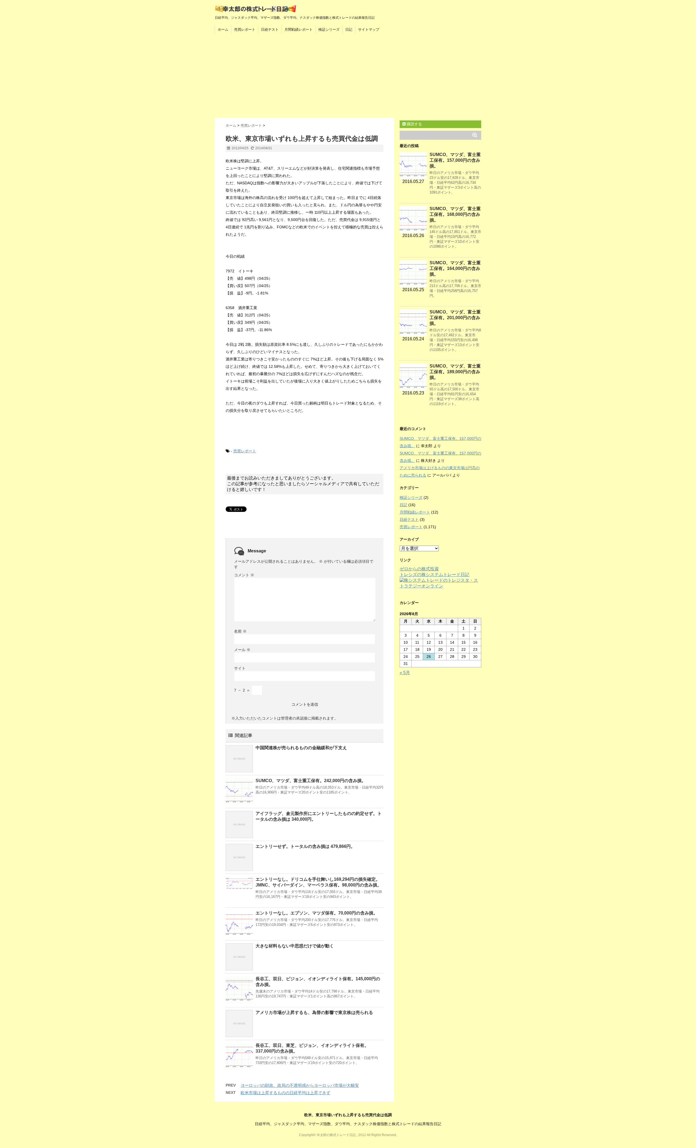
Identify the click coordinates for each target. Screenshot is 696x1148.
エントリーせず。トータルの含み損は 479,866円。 (305, 846)
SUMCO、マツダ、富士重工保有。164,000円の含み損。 (455, 268)
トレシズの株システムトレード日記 (434, 574)
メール (242, 650)
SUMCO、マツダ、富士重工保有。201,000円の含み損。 (455, 318)
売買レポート (244, 29)
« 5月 (405, 672)
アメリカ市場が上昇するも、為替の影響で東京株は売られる (314, 1012)
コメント (244, 575)
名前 (240, 631)
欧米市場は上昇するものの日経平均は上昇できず (285, 1092)
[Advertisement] (348, 77)
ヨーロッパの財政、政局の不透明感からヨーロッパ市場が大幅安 (300, 1085)
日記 (348, 29)
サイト (240, 668)
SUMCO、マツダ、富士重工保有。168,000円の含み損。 (455, 214)
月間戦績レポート (298, 29)
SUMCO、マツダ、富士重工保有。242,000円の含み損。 (311, 780)
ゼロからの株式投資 (419, 569)
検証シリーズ (329, 29)
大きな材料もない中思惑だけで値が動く (295, 946)
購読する (414, 124)
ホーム (223, 29)
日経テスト (270, 29)
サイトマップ (368, 29)
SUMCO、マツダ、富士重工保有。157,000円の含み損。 (455, 160)
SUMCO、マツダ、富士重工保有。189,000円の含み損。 (455, 372)
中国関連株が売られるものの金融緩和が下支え (301, 747)
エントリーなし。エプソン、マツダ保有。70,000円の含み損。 (317, 913)
